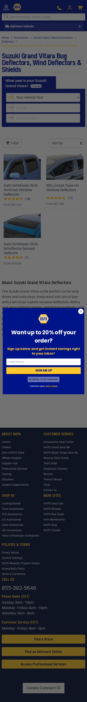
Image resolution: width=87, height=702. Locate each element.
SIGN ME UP (43, 370)
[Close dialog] (81, 311)
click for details (51, 386)
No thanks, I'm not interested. (43, 379)
